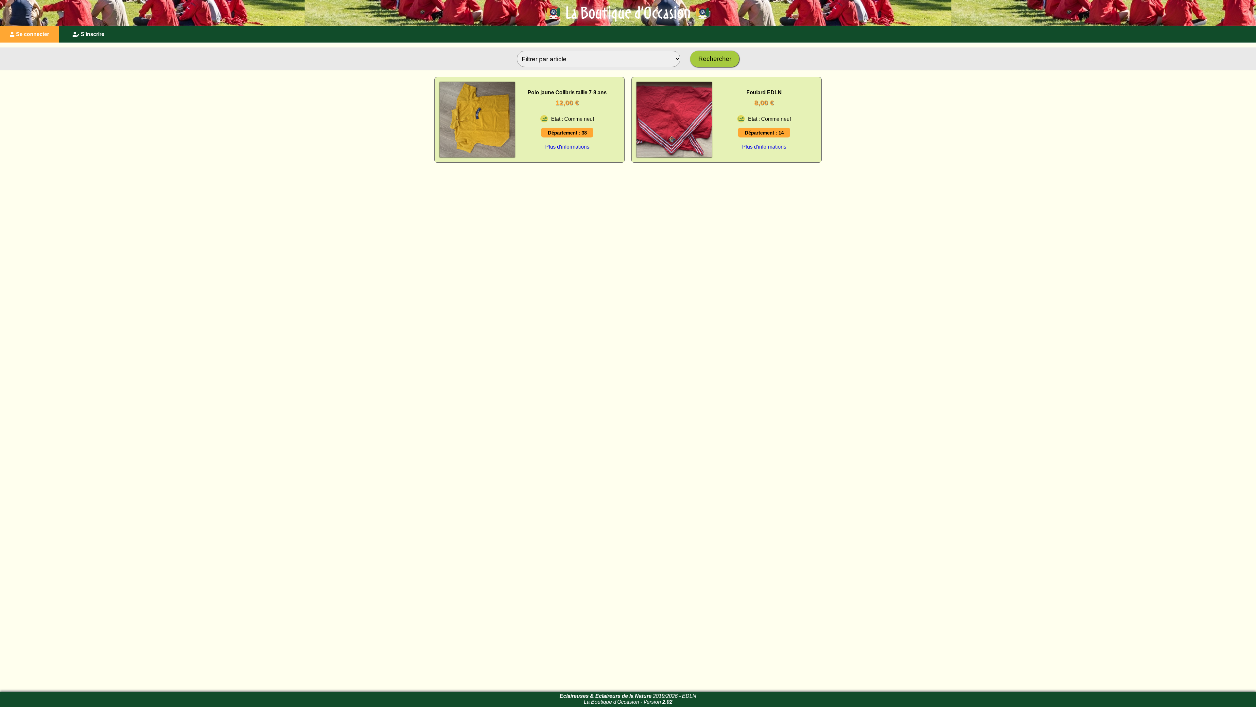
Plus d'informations (567, 147)
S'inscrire (92, 34)
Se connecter (32, 34)
